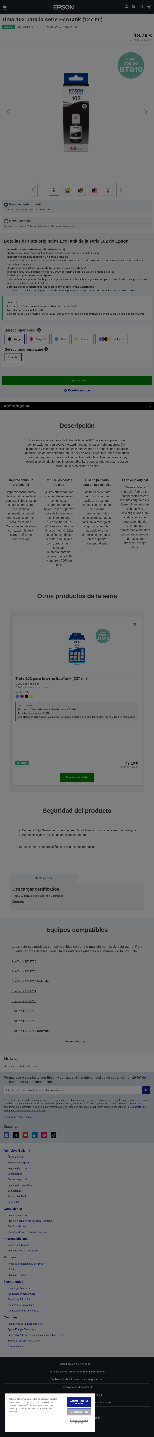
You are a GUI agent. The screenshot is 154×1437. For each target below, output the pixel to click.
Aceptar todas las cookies (79, 1402)
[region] (50, 1412)
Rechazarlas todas (79, 1412)
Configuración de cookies (79, 1421)
